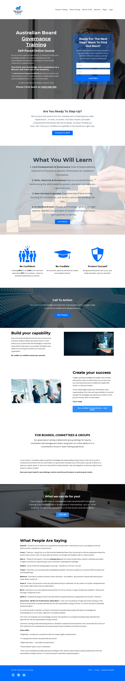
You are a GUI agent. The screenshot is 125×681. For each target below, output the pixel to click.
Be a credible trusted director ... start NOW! (92, 409)
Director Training (61, 10)
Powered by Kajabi (107, 670)
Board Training (75, 10)
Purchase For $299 (62, 133)
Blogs (105, 10)
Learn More (93, 78)
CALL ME (62, 514)
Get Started (62, 222)
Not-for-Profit (87, 10)
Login (111, 10)
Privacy (96, 670)
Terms (90, 670)
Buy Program (62, 315)
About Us (97, 10)
